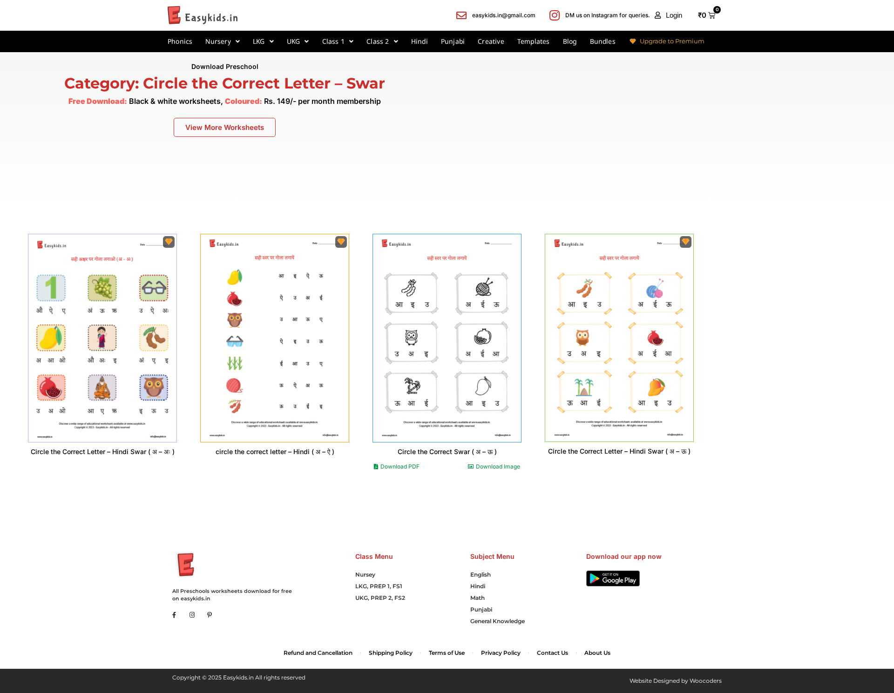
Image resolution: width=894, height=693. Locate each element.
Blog (570, 41)
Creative (491, 41)
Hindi (419, 41)
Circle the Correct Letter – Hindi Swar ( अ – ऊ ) (619, 451)
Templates (533, 41)
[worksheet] (102, 338)
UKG (293, 41)
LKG (259, 41)
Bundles (603, 41)
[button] (668, 15)
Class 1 (333, 41)
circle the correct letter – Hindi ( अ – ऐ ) (275, 451)
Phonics (180, 41)
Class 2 (377, 41)
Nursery (217, 41)
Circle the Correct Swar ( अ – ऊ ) (447, 451)
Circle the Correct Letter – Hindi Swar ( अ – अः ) (103, 451)
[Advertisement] (671, 140)
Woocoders (706, 680)
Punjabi (453, 41)
